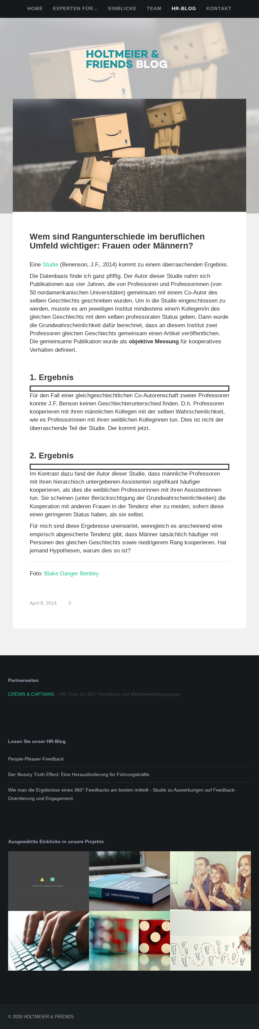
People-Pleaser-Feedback (36, 759)
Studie (50, 264)
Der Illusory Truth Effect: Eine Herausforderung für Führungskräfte (78, 774)
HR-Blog (184, 8)
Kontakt (219, 8)
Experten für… (75, 8)
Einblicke (122, 8)
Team (154, 8)
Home (35, 8)
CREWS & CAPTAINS (31, 694)
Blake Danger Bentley (71, 573)
